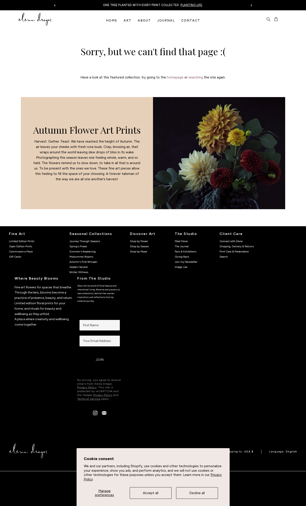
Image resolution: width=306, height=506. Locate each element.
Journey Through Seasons (84, 241)
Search (224, 256)
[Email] (104, 414)
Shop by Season (139, 246)
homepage (175, 77)
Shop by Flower (139, 241)
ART (127, 20)
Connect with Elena (231, 241)
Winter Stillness (78, 272)
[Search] (268, 19)
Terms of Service (88, 398)
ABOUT (144, 20)
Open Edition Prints (20, 246)
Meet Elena (181, 241)
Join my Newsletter (186, 261)
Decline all (197, 493)
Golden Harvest (78, 267)
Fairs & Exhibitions (185, 251)
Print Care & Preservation (234, 251)
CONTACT (190, 20)
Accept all (150, 493)
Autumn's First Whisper (83, 261)
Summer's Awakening (82, 251)
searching (195, 77)
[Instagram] (95, 414)
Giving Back (182, 256)
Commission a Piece (21, 251)
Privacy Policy (87, 387)
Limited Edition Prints (21, 241)
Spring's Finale (78, 246)
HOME (111, 20)
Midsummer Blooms (81, 256)
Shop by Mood (138, 251)
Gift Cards (15, 256)
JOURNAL (166, 20)
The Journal (182, 246)
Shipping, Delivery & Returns (237, 246)
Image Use (181, 267)
